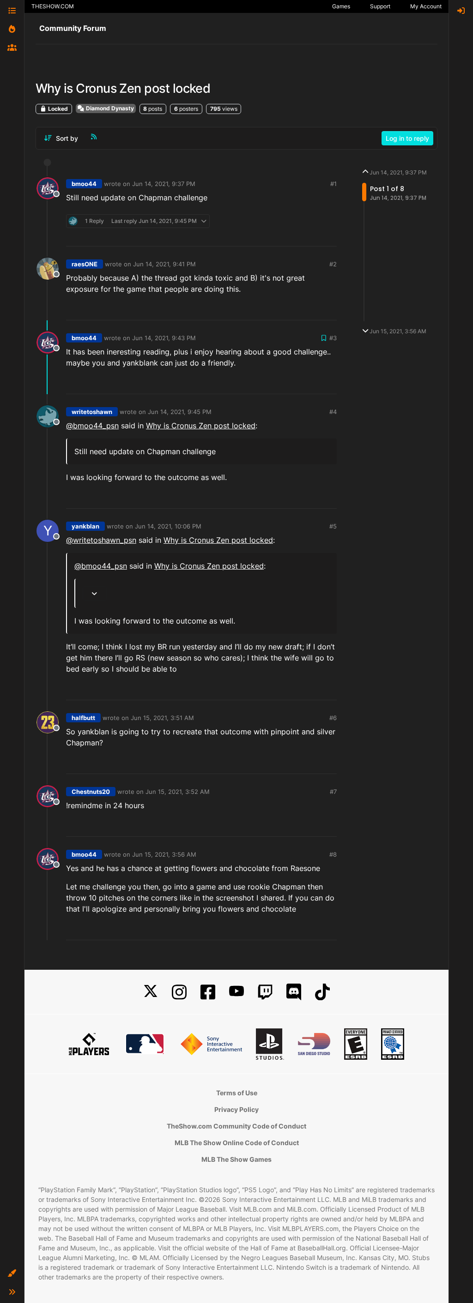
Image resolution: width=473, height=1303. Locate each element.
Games (341, 6)
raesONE (84, 264)
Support (380, 6)
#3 (333, 338)
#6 (333, 717)
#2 (333, 264)
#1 (333, 183)
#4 (333, 411)
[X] (150, 992)
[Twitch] (265, 992)
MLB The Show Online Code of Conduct (237, 1143)
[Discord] (293, 992)
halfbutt (83, 717)
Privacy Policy (236, 1109)
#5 (333, 526)
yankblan (85, 526)
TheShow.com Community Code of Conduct (236, 1126)
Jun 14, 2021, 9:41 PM (164, 264)
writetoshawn (92, 411)
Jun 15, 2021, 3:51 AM (162, 717)
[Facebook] (207, 992)
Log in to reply (407, 138)
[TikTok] (322, 992)
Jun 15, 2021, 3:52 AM (178, 791)
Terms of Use (236, 1093)
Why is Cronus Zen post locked (200, 425)
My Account (426, 6)
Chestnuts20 (91, 791)
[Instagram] (179, 992)
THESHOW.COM (52, 6)
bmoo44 (84, 183)
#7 (333, 791)
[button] (12, 1273)
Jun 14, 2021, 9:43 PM (164, 338)
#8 (333, 854)
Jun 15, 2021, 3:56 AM (164, 854)
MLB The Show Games (236, 1159)
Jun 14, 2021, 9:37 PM (163, 183)
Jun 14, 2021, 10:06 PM (168, 526)
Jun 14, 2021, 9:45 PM (180, 411)
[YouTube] (236, 992)
